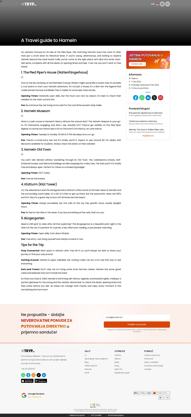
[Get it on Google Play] (41, 381)
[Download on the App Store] (27, 381)
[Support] (162, 4)
